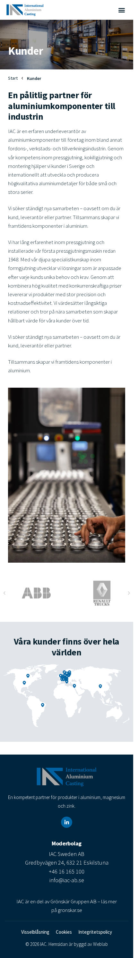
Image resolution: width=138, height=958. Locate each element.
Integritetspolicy (95, 932)
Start (13, 78)
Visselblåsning (35, 932)
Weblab (100, 944)
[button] (121, 9)
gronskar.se (70, 910)
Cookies (64, 932)
